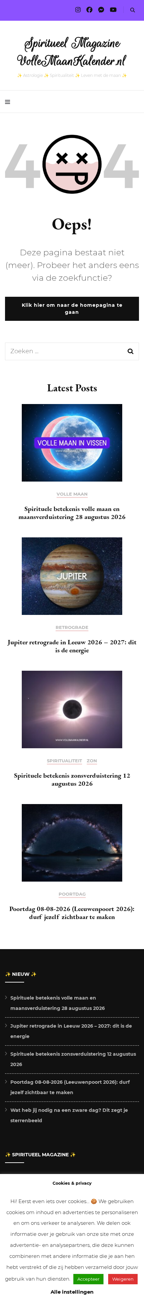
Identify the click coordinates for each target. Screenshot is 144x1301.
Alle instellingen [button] (72, 1292)
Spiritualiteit (64, 760)
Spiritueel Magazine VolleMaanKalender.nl (72, 52)
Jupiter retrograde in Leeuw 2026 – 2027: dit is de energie (72, 646)
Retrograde (72, 627)
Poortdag (72, 894)
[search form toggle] (132, 10)
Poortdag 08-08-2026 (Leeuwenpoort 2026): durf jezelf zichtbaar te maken (72, 912)
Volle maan (72, 494)
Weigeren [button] (123, 1279)
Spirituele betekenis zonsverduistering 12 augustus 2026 (72, 779)
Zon (92, 760)
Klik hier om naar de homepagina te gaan (72, 308)
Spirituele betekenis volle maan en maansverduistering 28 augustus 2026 (72, 512)
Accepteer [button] (88, 1279)
